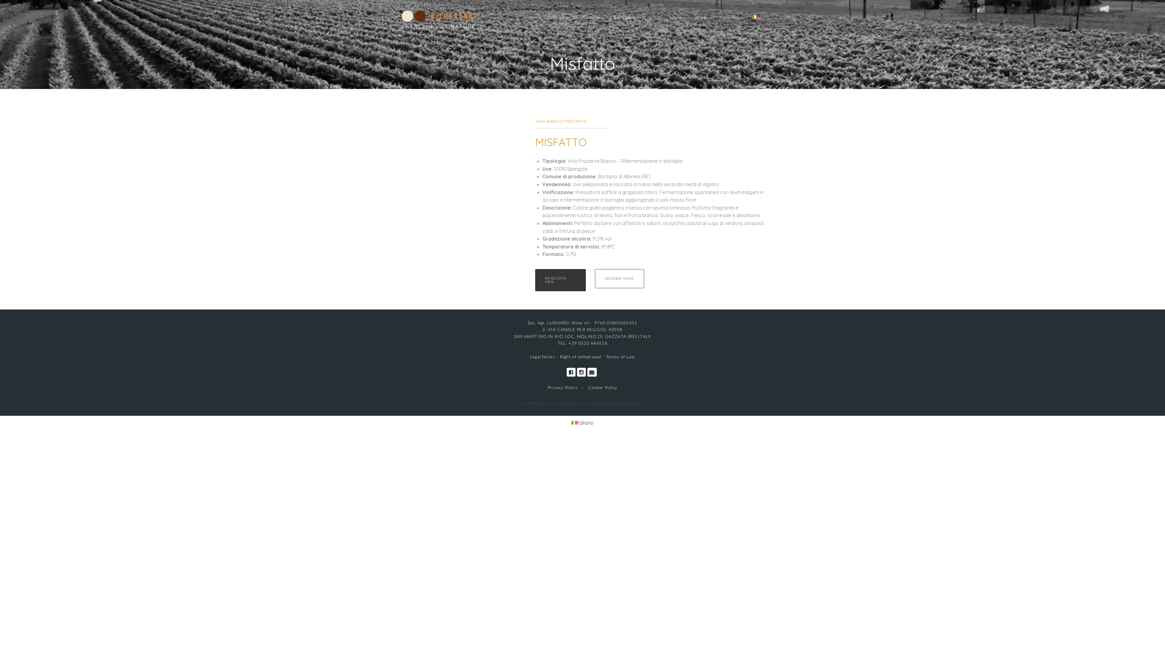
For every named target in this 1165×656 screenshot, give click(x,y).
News (676, 17)
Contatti (729, 17)
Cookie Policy (602, 387)
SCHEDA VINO (619, 278)
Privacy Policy (563, 387)
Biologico (624, 17)
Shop (701, 17)
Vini (652, 17)
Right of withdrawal (581, 356)
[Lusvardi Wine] (438, 19)
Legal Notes (543, 356)
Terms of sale (620, 356)
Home (562, 17)
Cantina (591, 17)
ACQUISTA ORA (555, 280)
